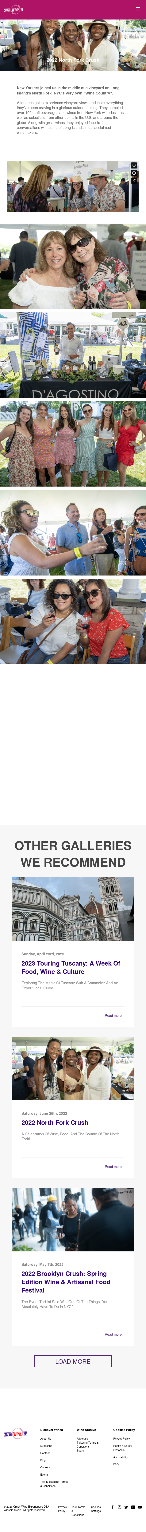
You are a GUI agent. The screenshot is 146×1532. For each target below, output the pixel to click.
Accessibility (120, 1457)
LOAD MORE (73, 1361)
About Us (45, 1438)
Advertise (82, 1438)
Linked (133, 1507)
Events (44, 1474)
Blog (43, 1460)
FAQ (116, 1464)
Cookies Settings (96, 1509)
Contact (45, 1453)
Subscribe (46, 1446)
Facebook (112, 1507)
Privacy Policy (121, 1438)
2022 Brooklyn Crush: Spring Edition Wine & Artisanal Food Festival (65, 1281)
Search (81, 1450)
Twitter (126, 1507)
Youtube (140, 1507)
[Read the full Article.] (73, 940)
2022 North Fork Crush (54, 1122)
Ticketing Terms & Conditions (87, 1444)
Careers (45, 1467)
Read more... (115, 1015)
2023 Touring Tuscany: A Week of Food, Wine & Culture (70, 967)
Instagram (119, 1507)
